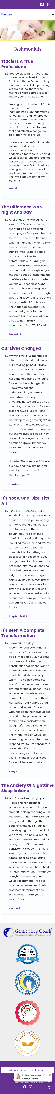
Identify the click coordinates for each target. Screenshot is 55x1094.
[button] (53, 14)
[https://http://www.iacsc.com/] (27, 982)
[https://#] (27, 954)
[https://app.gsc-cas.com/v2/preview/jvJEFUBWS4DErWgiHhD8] (6, 14)
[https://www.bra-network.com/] (27, 1043)
